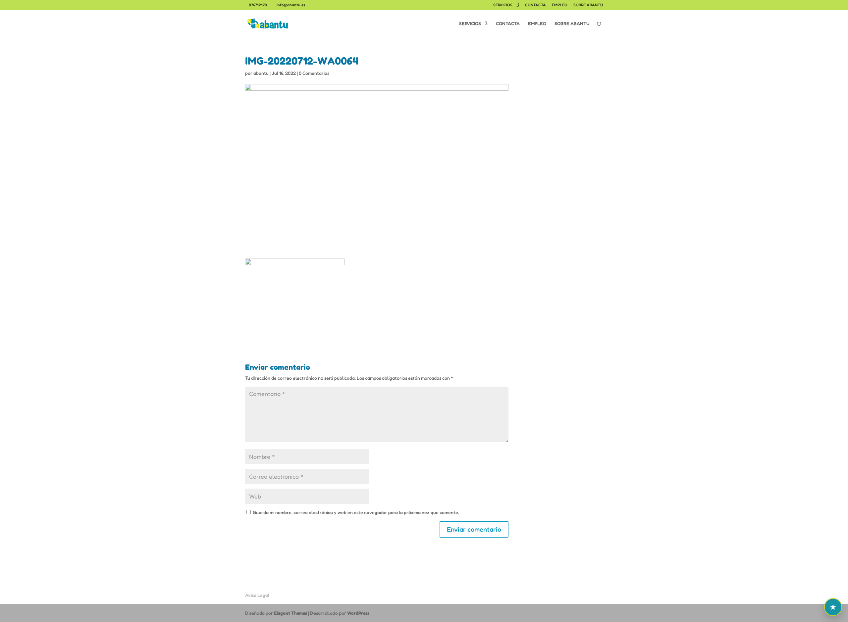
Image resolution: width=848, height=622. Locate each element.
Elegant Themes (290, 613)
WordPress (358, 613)
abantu (261, 73)
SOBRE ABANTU (588, 5)
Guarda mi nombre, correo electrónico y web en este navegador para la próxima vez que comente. (356, 512)
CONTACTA (535, 5)
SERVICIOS (502, 5)
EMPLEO (559, 5)
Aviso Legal (257, 595)
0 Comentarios (314, 73)
